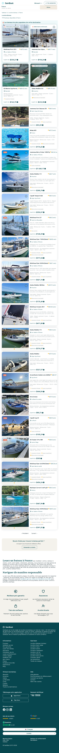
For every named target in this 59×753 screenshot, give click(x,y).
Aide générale (34, 674)
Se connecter (51, 3)
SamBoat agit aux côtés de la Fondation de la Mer (36, 579)
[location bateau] (7, 3)
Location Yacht (35, 647)
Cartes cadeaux (7, 655)
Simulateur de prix (8, 652)
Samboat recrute (8, 645)
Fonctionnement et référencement (40, 676)
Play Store (17, 700)
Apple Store (16, 695)
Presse (5, 661)
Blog (4, 666)
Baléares (5, 685)
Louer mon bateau (8, 648)
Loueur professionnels (9, 654)
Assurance (6, 650)
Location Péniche (35, 654)
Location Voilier (35, 648)
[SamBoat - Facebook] (4, 709)
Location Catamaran (36, 650)
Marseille (5, 674)
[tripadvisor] (7, 722)
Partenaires (33, 740)
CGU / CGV (6, 740)
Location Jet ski (35, 652)
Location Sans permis (36, 655)
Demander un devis (29, 547)
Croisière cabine (35, 657)
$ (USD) (29, 733)
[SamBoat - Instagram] (7, 709)
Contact (32, 679)
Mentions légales (7, 738)
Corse (4, 681)
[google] (33, 716)
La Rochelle (6, 679)
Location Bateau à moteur (38, 643)
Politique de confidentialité (38, 738)
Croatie (5, 683)
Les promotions (35, 659)
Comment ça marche (36, 678)
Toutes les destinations (10, 687)
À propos (5, 643)
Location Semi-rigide (36, 645)
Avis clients (6, 659)
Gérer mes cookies (36, 681)
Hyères (5, 678)
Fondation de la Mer (9, 663)
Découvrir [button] (37, 3)
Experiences (6, 664)
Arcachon (5, 676)
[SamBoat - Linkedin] (10, 709)
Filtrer (48, 7)
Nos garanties (7, 647)
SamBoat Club (7, 657)
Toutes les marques (36, 661)
